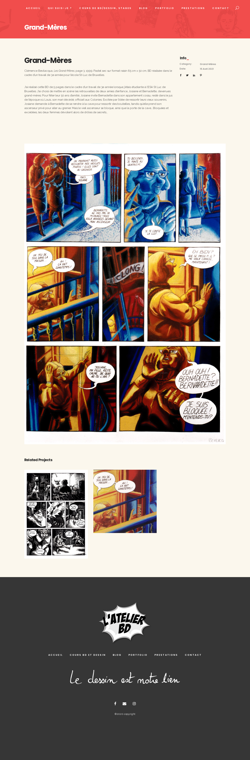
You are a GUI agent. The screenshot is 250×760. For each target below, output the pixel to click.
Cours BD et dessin (88, 655)
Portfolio (138, 655)
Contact (193, 655)
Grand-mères (208, 64)
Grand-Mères (56, 511)
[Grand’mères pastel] (125, 294)
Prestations (166, 655)
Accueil (55, 655)
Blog (117, 655)
